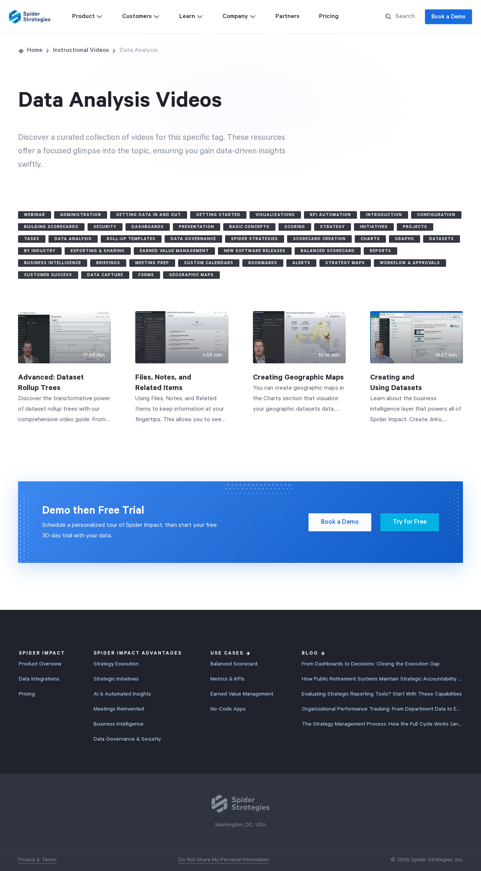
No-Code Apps (228, 709)
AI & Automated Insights (122, 694)
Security (105, 227)
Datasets (441, 239)
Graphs (404, 239)
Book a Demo (448, 17)
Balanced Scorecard (328, 251)
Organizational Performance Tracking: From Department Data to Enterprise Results (382, 709)
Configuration (436, 215)
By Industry (40, 251)
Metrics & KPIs (227, 679)
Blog (310, 653)
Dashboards (148, 227)
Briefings (108, 263)
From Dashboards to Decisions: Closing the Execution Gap (371, 664)
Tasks (31, 239)
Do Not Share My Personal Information (223, 860)
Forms (146, 275)
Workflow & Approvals (410, 263)
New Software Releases (255, 251)
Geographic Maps (191, 275)
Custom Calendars (208, 263)
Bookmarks (262, 263)
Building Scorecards (51, 227)
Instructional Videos (81, 50)
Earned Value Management (174, 251)
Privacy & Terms (37, 860)
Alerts (301, 263)
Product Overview (40, 664)
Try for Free (410, 522)
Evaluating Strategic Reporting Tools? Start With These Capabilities (382, 694)
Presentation (196, 227)
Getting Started (218, 215)
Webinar (34, 215)
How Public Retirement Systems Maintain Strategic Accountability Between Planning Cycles (382, 679)
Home (34, 50)
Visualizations (275, 215)
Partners (287, 16)
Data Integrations (39, 679)
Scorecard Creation (319, 239)
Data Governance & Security (127, 739)
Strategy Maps (345, 263)
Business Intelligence (52, 263)
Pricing (329, 16)
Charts (370, 239)
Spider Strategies (254, 239)
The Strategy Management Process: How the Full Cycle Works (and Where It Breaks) (382, 724)
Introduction (384, 215)
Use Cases (227, 653)
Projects (415, 227)
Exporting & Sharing (98, 251)
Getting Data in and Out (148, 215)
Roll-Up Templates (131, 239)
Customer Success (48, 275)
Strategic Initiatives (116, 679)
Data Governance (193, 239)
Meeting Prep (152, 263)
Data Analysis (73, 239)
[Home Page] (29, 17)
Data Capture (105, 275)
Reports (380, 251)
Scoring (294, 227)
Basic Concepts (249, 227)
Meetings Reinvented (119, 709)
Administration (80, 215)
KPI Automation (330, 215)
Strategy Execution (116, 664)
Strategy (332, 227)
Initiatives (374, 227)
